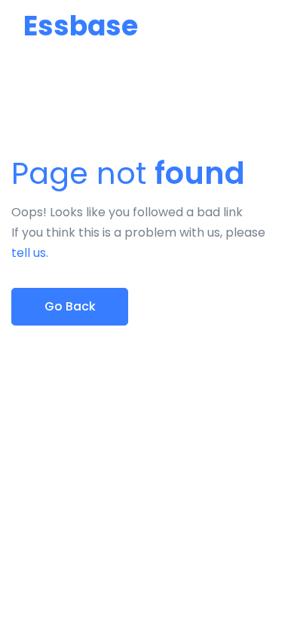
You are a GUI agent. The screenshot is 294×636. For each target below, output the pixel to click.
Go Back (70, 306)
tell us (28, 252)
